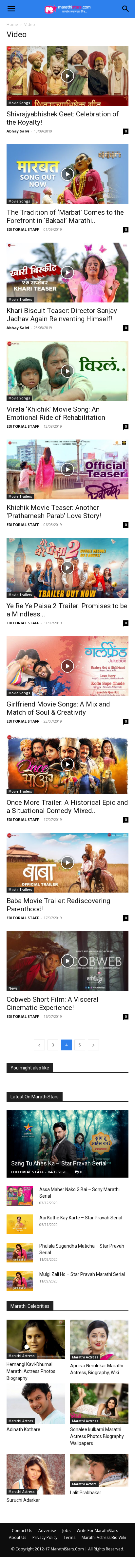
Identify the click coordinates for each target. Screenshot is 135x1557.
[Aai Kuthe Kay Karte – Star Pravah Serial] (20, 1224)
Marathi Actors (21, 1421)
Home (12, 24)
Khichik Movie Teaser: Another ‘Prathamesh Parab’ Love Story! (54, 512)
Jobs (66, 1530)
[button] (11, 9)
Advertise (47, 1530)
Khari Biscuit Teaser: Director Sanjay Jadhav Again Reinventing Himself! (62, 315)
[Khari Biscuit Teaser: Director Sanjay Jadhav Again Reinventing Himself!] (67, 272)
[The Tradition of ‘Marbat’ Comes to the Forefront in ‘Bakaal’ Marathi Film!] (67, 174)
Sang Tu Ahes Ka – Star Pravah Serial (58, 1163)
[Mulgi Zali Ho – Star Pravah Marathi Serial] (20, 1281)
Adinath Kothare (23, 1429)
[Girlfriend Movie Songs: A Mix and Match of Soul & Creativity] (67, 666)
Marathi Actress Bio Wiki (104, 1537)
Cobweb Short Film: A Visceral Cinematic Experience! (53, 1003)
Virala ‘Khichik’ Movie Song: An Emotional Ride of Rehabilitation (56, 413)
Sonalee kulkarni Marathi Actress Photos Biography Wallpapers (97, 1436)
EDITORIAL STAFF (23, 229)
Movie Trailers (20, 299)
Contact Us (22, 1530)
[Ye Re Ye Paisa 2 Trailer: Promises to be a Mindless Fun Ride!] (67, 568)
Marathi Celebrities (29, 1306)
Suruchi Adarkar (23, 1500)
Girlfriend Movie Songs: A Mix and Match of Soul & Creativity (58, 708)
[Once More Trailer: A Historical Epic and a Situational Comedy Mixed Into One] (67, 764)
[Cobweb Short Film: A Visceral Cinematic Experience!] (67, 961)
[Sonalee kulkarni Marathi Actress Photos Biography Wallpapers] (99, 1403)
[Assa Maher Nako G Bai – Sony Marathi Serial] (20, 1196)
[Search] (126, 9)
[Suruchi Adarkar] (36, 1474)
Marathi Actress (22, 1355)
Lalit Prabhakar (85, 1492)
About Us (17, 1537)
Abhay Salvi (18, 131)
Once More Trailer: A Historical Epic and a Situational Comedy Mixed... (67, 807)
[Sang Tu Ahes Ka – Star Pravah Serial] (67, 1144)
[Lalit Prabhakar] (99, 1470)
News (13, 988)
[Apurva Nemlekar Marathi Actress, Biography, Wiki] (99, 1340)
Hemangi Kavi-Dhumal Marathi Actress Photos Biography (31, 1371)
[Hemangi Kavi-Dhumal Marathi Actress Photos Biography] (36, 1339)
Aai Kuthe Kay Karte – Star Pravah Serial (80, 1217)
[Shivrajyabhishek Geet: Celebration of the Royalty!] (67, 76)
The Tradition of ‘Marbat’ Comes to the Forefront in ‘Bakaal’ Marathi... (65, 216)
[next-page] (93, 1045)
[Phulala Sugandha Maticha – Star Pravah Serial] (20, 1252)
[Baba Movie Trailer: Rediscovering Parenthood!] (67, 863)
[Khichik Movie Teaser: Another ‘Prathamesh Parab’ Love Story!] (67, 469)
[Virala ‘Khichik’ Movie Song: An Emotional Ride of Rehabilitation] (67, 371)
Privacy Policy (44, 1537)
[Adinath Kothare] (36, 1403)
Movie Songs (19, 103)
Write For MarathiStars (97, 1530)
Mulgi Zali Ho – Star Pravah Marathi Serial (82, 1274)
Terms (69, 1537)
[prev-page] (39, 1045)
